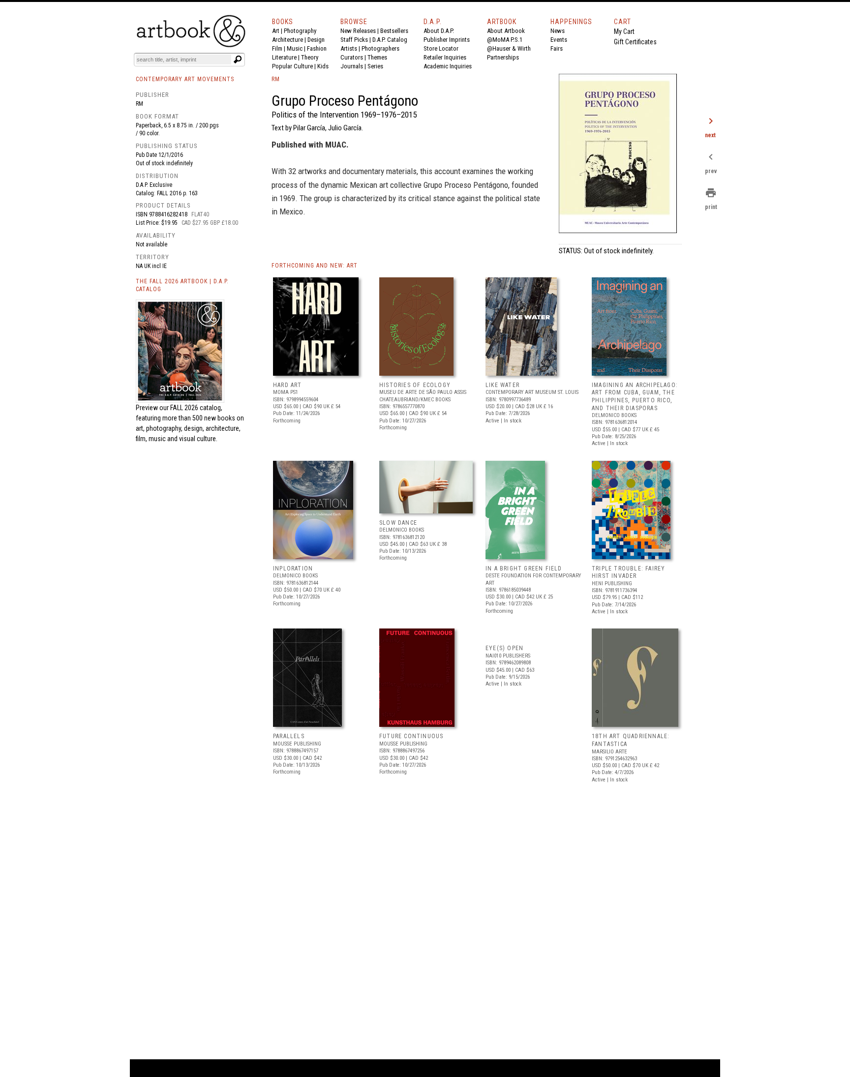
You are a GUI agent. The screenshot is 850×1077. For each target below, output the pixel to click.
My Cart (624, 31)
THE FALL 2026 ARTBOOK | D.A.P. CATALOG (182, 285)
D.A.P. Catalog (389, 39)
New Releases (358, 30)
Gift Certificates (635, 42)
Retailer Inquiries (445, 57)
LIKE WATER (502, 385)
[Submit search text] (237, 59)
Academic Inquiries (448, 66)
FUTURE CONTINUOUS (411, 736)
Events (558, 39)
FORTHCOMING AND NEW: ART (315, 265)
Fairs (556, 48)
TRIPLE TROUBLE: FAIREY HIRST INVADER (628, 572)
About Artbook (506, 30)
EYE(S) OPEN (504, 648)
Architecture (287, 39)
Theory (309, 57)
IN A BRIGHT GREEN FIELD (524, 568)
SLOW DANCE (398, 522)
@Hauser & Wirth (509, 48)
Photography (300, 30)
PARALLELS (288, 736)
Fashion (317, 48)
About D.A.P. (439, 30)
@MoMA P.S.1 (504, 39)
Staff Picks (354, 39)
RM (139, 103)
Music (295, 48)
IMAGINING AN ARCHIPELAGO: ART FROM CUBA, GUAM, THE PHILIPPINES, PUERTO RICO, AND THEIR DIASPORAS (635, 397)
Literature (284, 57)
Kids (323, 66)
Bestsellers (394, 30)
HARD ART (287, 385)
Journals (351, 66)
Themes (377, 57)
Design (316, 39)
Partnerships (503, 57)
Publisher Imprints (447, 39)
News (557, 30)
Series (375, 66)
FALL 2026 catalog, (196, 408)
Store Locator (441, 48)
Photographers (380, 48)
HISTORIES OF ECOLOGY (415, 385)
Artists (348, 48)
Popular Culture (292, 66)
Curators (351, 57)
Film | (279, 48)
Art (275, 30)
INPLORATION (293, 568)
